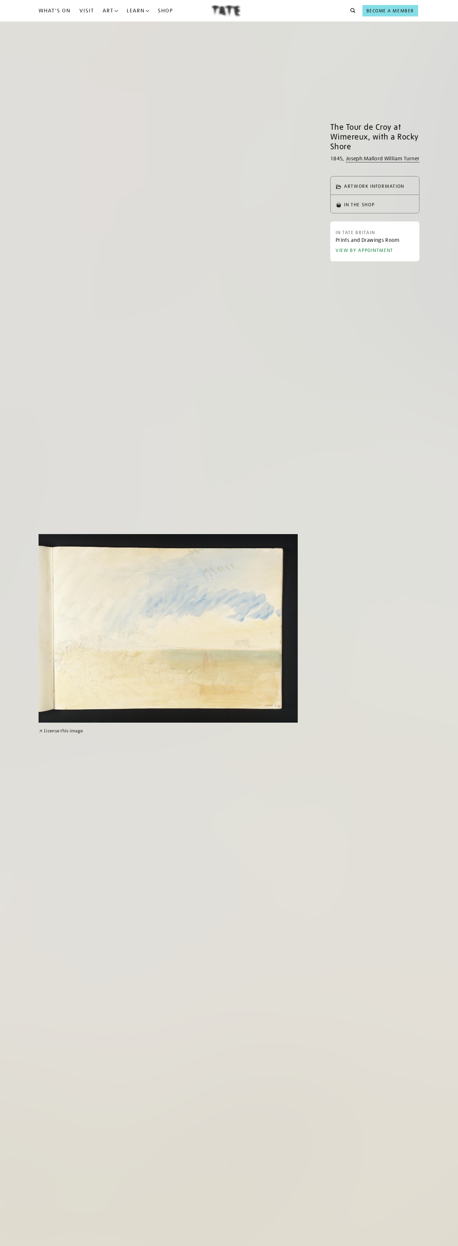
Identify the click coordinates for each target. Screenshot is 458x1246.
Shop (165, 10)
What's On (55, 10)
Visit (86, 10)
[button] (351, 10)
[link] (61, 731)
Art (108, 10)
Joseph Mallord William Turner (382, 158)
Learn (136, 10)
